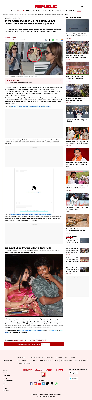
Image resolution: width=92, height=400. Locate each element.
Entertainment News (11, 40)
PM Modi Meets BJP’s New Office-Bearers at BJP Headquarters (75, 78)
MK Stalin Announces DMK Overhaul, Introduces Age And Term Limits (77, 187)
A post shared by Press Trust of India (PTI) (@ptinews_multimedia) (34, 210)
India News (68, 38)
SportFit (68, 59)
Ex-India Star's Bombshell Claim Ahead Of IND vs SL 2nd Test (77, 208)
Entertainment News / (11, 14)
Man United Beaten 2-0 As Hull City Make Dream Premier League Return (76, 56)
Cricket (67, 211)
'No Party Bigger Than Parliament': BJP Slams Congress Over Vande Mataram (77, 142)
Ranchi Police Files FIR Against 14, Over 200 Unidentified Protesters (77, 99)
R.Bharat (44, 2)
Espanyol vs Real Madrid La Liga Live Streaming (76, 121)
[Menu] (81, 6)
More (78, 11)
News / (4, 14)
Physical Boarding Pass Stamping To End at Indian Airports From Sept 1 (76, 230)
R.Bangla (48, 2)
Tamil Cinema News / (21, 14)
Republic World (38, 2)
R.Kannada (54, 2)
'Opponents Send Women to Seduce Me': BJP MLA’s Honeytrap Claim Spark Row (77, 164)
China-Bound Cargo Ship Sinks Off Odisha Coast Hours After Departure (76, 35)
